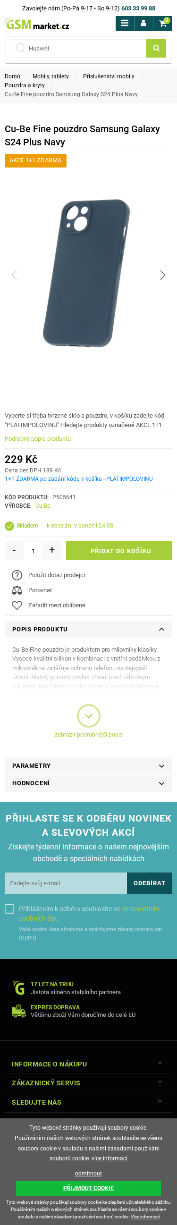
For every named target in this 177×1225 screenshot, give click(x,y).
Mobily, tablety (51, 76)
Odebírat (150, 883)
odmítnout (88, 1173)
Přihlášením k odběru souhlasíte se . (89, 913)
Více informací (145, 1216)
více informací (109, 1158)
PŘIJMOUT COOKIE (88, 1188)
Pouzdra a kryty (25, 85)
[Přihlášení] (144, 23)
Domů (12, 76)
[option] (88, 275)
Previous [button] (14, 275)
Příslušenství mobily (109, 76)
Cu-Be (42, 506)
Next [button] (162, 275)
